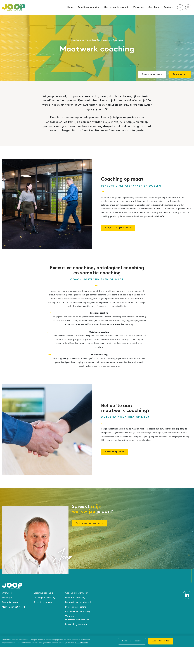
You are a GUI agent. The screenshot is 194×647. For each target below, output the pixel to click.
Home (70, 7)
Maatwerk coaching (75, 598)
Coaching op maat (88, 7)
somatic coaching (111, 365)
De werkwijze (180, 74)
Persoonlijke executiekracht (78, 602)
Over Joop (153, 7)
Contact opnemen (114, 452)
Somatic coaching (43, 602)
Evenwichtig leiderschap (77, 624)
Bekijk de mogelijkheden (118, 228)
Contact (168, 7)
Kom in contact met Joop (89, 523)
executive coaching (124, 324)
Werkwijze (138, 7)
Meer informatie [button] (81, 643)
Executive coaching (43, 593)
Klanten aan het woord (116, 7)
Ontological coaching (44, 598)
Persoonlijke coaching (75, 607)
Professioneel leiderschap (77, 612)
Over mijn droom (10, 602)
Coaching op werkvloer (76, 593)
